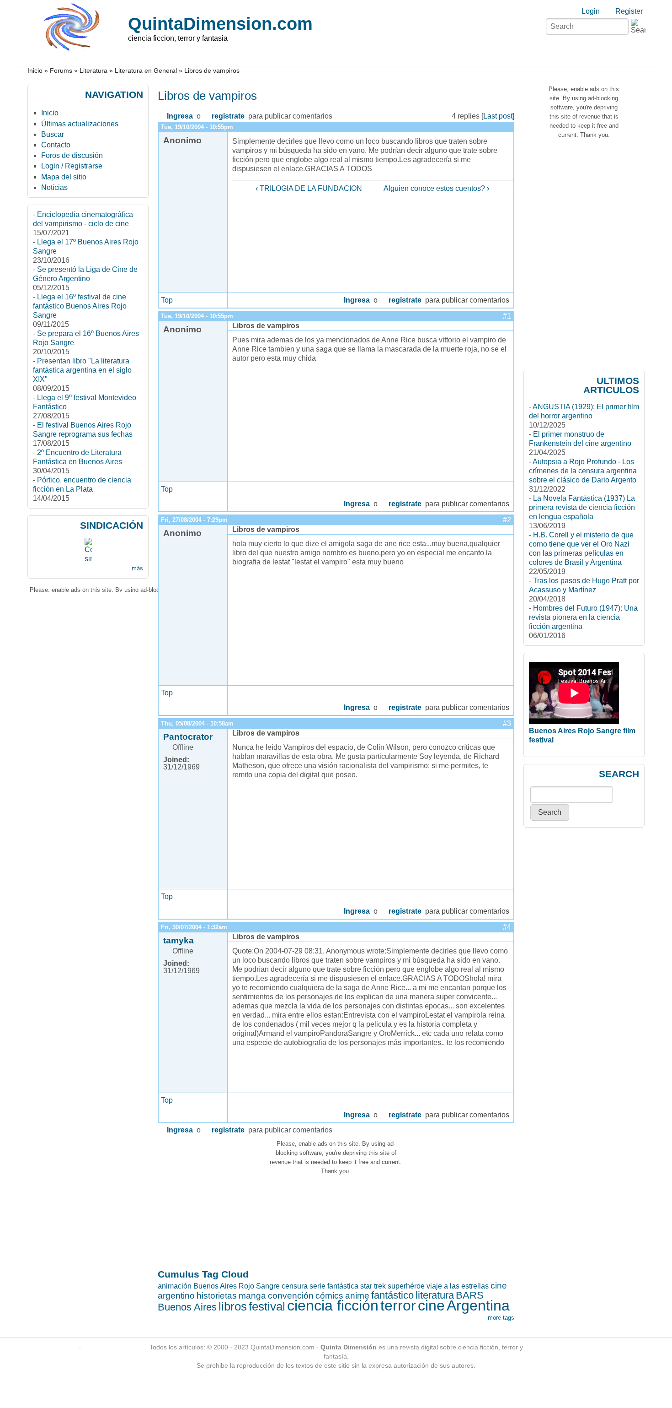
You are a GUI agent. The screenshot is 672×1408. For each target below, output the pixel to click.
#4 (507, 927)
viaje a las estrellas (458, 1286)
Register (629, 11)
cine (431, 1305)
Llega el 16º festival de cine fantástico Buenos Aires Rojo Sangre (80, 306)
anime (357, 1295)
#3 (507, 723)
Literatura (93, 70)
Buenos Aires (187, 1307)
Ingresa (180, 116)
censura (295, 1286)
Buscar (52, 134)
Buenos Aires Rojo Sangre (236, 1286)
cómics (329, 1295)
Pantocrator (188, 737)
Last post (497, 116)
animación (175, 1286)
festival (267, 1306)
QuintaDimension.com (220, 23)
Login (590, 11)
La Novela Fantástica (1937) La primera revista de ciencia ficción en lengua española (582, 507)
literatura (435, 1295)
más (137, 568)
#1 (507, 316)
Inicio (35, 70)
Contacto (55, 145)
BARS (470, 1295)
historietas (217, 1295)
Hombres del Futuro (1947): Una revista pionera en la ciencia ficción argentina (583, 617)
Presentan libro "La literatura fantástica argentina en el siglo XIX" (82, 370)
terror (398, 1305)
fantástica (342, 1286)
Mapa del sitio (63, 177)
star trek (373, 1286)
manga (252, 1295)
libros (233, 1306)
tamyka (178, 940)
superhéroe (406, 1286)
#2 (507, 520)
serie (317, 1286)
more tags (501, 1317)
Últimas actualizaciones (79, 124)
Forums (61, 70)
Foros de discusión (72, 155)
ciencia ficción (333, 1305)
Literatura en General (146, 70)
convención (291, 1295)
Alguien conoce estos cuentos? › (436, 188)
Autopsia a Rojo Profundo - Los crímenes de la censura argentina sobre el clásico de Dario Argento (583, 471)
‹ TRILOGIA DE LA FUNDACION (309, 188)
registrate (228, 116)
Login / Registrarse (71, 166)
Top (167, 300)
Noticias (54, 187)
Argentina (478, 1305)
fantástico (392, 1295)
